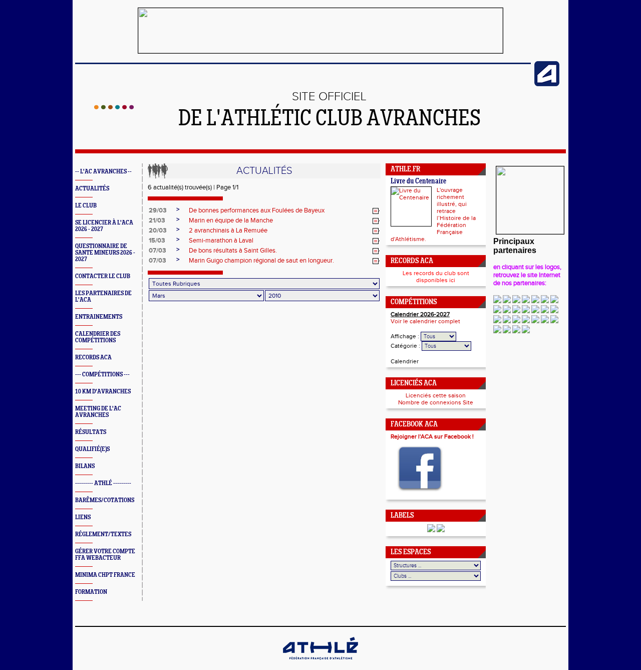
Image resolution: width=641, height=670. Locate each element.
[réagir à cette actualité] (376, 211)
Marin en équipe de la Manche (231, 220)
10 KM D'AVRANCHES (103, 391)
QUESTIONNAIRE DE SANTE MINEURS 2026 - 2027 (105, 253)
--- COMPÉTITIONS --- (102, 374)
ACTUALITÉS (92, 188)
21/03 (157, 220)
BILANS (85, 466)
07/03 (157, 251)
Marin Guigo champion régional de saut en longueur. (261, 261)
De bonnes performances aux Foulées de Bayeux (257, 210)
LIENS (83, 517)
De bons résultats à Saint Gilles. (233, 251)
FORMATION (91, 592)
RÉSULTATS (90, 432)
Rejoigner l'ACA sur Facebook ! (432, 436)
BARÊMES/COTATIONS (104, 500)
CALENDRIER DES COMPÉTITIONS (97, 337)
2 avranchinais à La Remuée (228, 231)
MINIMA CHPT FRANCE (105, 575)
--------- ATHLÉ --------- (103, 483)
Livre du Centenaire (418, 181)
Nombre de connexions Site (435, 402)
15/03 (157, 241)
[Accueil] (114, 107)
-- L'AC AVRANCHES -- (103, 171)
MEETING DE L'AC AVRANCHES (98, 411)
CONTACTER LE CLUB (102, 276)
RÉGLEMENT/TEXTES (103, 534)
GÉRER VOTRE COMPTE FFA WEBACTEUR (105, 554)
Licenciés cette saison (436, 395)
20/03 (158, 231)
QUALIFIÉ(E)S (92, 449)
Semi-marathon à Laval (221, 241)
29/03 (158, 210)
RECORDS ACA (93, 357)
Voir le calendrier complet (425, 321)
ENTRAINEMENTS (98, 317)
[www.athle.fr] (546, 84)
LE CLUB (86, 205)
